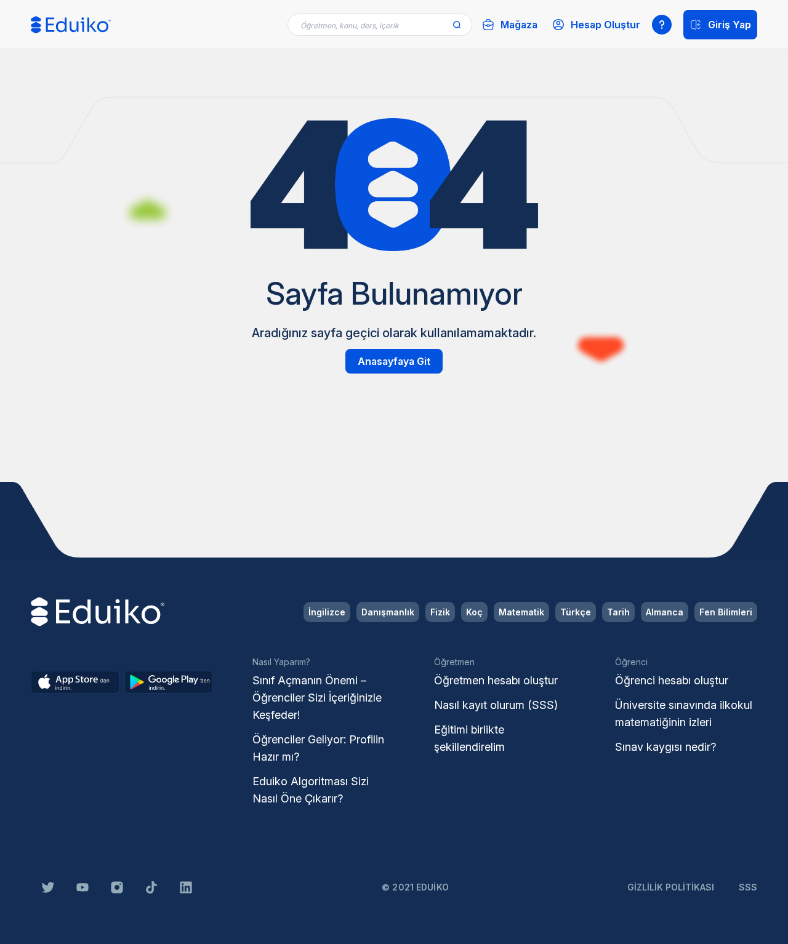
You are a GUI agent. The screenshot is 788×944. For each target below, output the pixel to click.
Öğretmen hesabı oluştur (496, 680)
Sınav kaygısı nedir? (665, 746)
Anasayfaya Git (394, 361)
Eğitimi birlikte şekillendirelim (469, 738)
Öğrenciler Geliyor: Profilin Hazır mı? (318, 748)
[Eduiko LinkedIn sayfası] (186, 887)
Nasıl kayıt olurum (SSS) (496, 704)
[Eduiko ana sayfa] (71, 25)
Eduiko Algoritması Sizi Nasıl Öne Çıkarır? (310, 790)
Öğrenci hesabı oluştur (671, 680)
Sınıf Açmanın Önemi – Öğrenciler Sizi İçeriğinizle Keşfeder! (317, 697)
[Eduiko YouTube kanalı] (82, 887)
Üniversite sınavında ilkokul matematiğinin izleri (683, 713)
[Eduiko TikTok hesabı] (151, 887)
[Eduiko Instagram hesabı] (117, 887)
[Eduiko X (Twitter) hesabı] (48, 887)
